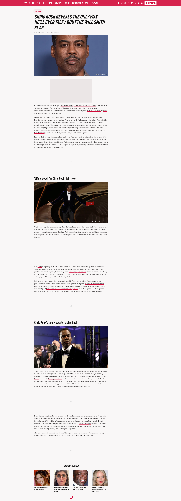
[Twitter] (125, 3)
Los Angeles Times (55, 379)
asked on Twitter (96, 416)
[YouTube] (118, 3)
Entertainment (77, 3)
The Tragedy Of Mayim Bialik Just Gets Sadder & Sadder (61, 489)
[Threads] (135, 3)
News (50, 3)
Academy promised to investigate (82, 137)
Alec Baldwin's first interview (70, 291)
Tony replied (92, 421)
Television (38, 11)
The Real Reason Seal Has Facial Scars (79, 488)
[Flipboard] (132, 3)
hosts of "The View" (94, 110)
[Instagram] (122, 3)
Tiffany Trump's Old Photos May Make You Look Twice (99, 489)
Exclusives (58, 3)
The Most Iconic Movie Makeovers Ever (41, 488)
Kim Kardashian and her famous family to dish (62, 288)
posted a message (85, 423)
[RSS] (142, 3)
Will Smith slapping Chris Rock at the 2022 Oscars (78, 105)
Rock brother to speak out (57, 416)
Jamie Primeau (40, 32)
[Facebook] (115, 3)
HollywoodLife (57, 376)
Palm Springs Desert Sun (77, 271)
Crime (87, 3)
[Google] (139, 3)
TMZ (40, 266)
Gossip (67, 3)
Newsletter (152, 3)
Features (95, 3)
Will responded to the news (73, 142)
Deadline (61, 232)
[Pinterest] (128, 3)
